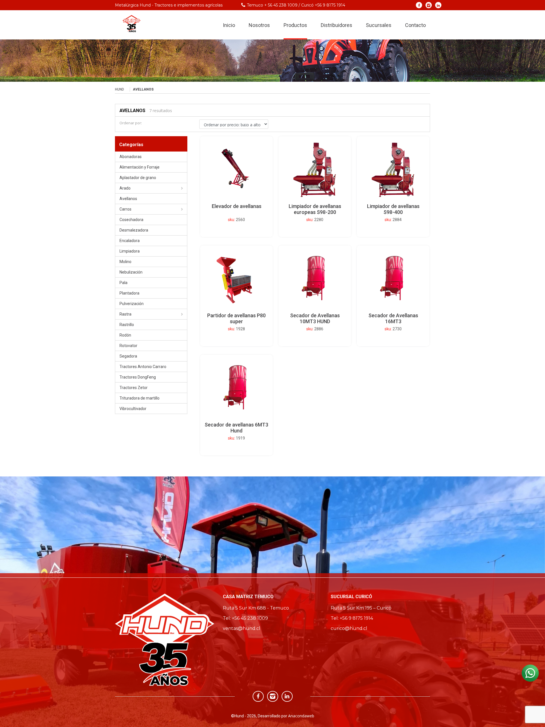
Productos (295, 25)
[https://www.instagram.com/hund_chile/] (428, 5)
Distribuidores (336, 25)
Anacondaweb (301, 715)
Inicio (229, 25)
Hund (119, 89)
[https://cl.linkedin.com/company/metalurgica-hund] (438, 5)
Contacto (415, 25)
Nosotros (259, 25)
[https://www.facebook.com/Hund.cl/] (419, 5)
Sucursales (378, 25)
